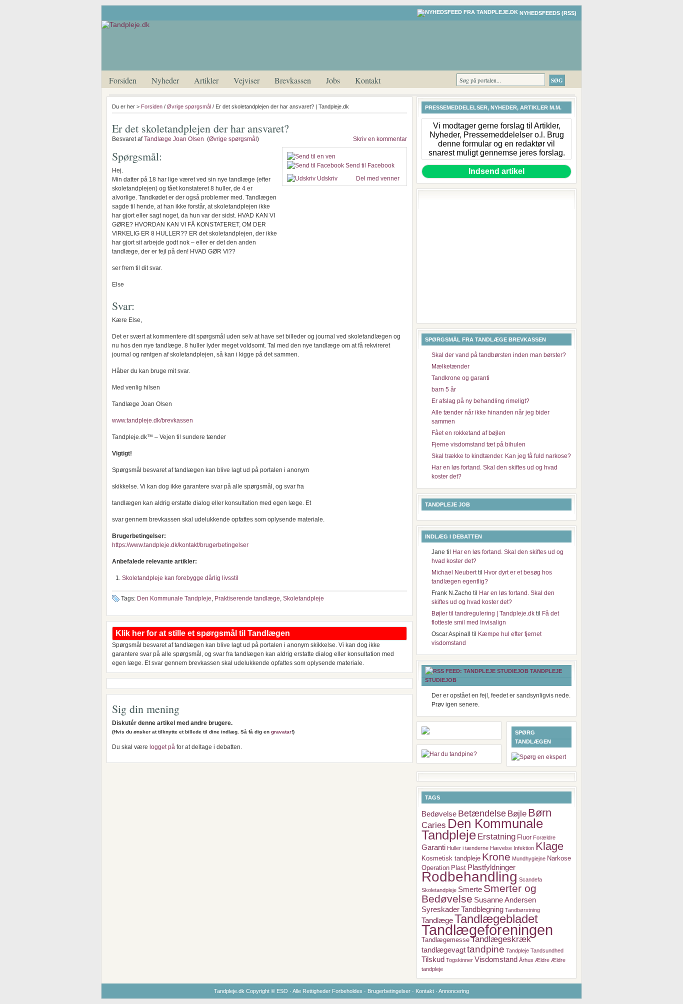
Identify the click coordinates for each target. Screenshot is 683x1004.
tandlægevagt (444, 950)
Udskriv (327, 178)
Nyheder (165, 80)
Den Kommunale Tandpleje (174, 598)
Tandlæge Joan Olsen (174, 139)
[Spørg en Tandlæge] (426, 732)
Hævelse (501, 848)
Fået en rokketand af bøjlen (469, 433)
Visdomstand (496, 959)
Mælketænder (451, 366)
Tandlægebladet (496, 919)
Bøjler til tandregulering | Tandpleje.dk (483, 613)
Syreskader (441, 909)
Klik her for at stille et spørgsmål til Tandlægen (203, 633)
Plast (458, 868)
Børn (540, 812)
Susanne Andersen (505, 900)
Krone (496, 856)
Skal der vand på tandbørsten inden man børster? (499, 355)
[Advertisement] (344, 250)
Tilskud (433, 959)
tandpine (485, 949)
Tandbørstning (522, 910)
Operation (436, 868)
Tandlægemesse (446, 940)
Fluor (524, 837)
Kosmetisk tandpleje (451, 858)
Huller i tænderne (467, 848)
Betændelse (482, 813)
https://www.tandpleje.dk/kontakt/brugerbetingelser (180, 545)
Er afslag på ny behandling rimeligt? (481, 401)
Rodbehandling (470, 876)
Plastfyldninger (492, 867)
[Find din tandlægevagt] (449, 754)
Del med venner (377, 178)
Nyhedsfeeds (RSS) (548, 13)
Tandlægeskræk (501, 939)
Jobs (333, 80)
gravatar (281, 731)
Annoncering (453, 991)
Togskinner (459, 960)
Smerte (470, 889)
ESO (282, 991)
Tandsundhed (547, 951)
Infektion (524, 848)
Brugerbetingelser (389, 991)
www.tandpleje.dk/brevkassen (152, 420)
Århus (526, 960)
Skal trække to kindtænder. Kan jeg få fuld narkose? (501, 456)
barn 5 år (444, 389)
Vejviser (247, 80)
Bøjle (517, 813)
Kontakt (367, 80)
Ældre (542, 960)
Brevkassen (292, 80)
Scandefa (530, 879)
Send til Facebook (370, 165)
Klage (550, 846)
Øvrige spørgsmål (189, 107)
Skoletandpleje (303, 598)
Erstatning (497, 836)
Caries (434, 825)
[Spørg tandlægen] (539, 757)
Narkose (559, 858)
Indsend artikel (496, 171)
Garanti (434, 847)
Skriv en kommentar (380, 139)
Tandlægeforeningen (487, 930)
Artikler (206, 80)
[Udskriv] (301, 178)
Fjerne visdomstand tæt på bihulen (479, 444)
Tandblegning (482, 909)
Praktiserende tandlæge (247, 598)
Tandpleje (517, 951)
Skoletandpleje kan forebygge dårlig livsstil (180, 578)
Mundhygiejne (529, 859)
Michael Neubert (454, 572)
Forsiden (122, 80)
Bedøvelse (439, 814)
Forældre (544, 837)
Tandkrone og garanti (461, 378)
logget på (162, 747)
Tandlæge (437, 920)
